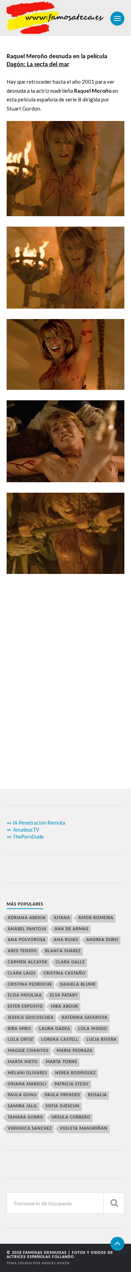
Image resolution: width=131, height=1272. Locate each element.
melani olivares (27, 1073)
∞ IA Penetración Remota (36, 823)
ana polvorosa (27, 940)
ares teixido (22, 951)
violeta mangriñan (84, 1128)
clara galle (70, 962)
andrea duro (102, 940)
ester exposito (25, 1006)
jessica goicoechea (31, 1017)
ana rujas (66, 940)
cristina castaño (65, 973)
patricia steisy (71, 1084)
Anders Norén (56, 1263)
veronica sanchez (30, 1128)
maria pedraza (75, 1050)
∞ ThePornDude (25, 837)
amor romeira (96, 918)
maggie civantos (28, 1050)
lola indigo (92, 1029)
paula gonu (22, 1095)
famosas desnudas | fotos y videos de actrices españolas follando (60, 1255)
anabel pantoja (27, 929)
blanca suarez (63, 951)
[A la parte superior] (117, 1244)
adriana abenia (27, 918)
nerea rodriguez (75, 1073)
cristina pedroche (30, 984)
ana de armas (71, 929)
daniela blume (78, 984)
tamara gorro (25, 1117)
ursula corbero (70, 1117)
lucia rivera (102, 1039)
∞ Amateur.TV (23, 830)
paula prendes (62, 1095)
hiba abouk (64, 1006)
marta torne (61, 1062)
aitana (62, 918)
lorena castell (60, 1039)
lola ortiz (20, 1039)
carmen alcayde (28, 962)
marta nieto (23, 1062)
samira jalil (22, 1106)
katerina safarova (85, 1017)
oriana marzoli (27, 1084)
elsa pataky (64, 995)
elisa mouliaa (25, 995)
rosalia (97, 1095)
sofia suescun (62, 1106)
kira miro (19, 1029)
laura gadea (54, 1029)
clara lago (22, 973)
